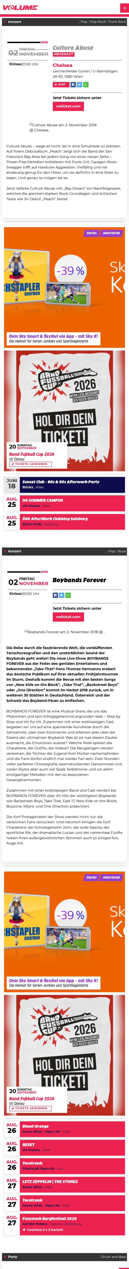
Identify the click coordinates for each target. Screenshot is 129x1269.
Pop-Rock (98, 21)
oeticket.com (68, 106)
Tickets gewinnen (31, 464)
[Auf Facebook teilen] (73, 84)
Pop (84, 21)
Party (12, 1257)
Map (62, 84)
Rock (122, 551)
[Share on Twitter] (79, 84)
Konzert (14, 22)
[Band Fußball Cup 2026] (64, 411)
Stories (92, 233)
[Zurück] (5, 22)
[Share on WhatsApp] (86, 84)
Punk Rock (117, 21)
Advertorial (111, 233)
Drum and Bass (113, 1257)
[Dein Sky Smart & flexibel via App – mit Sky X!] (64, 287)
